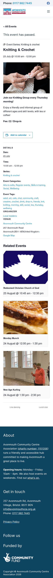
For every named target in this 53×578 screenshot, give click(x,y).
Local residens (10, 215)
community (28, 198)
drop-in (29, 201)
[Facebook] (48, 3)
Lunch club (43, 407)
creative (7, 201)
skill (21, 204)
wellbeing (7, 208)
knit (42, 201)
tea (32, 204)
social (27, 204)
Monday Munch (11, 338)
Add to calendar (18, 134)
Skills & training (38, 185)
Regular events (23, 185)
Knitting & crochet (11, 175)
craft (36, 198)
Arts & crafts (9, 185)
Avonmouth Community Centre (17, 223)
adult (5, 198)
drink (22, 201)
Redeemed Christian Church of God (21, 287)
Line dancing (14, 407)
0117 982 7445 (22, 3)
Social (6, 188)
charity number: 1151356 (33, 448)
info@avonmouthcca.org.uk (19, 509)
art (10, 198)
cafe (15, 198)
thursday (39, 204)
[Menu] (48, 11)
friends (36, 201)
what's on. (33, 477)
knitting (6, 204)
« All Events (9, 26)
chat (20, 198)
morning (15, 204)
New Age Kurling (11, 389)
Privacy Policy (11, 521)
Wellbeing (14, 188)
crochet (15, 201)
